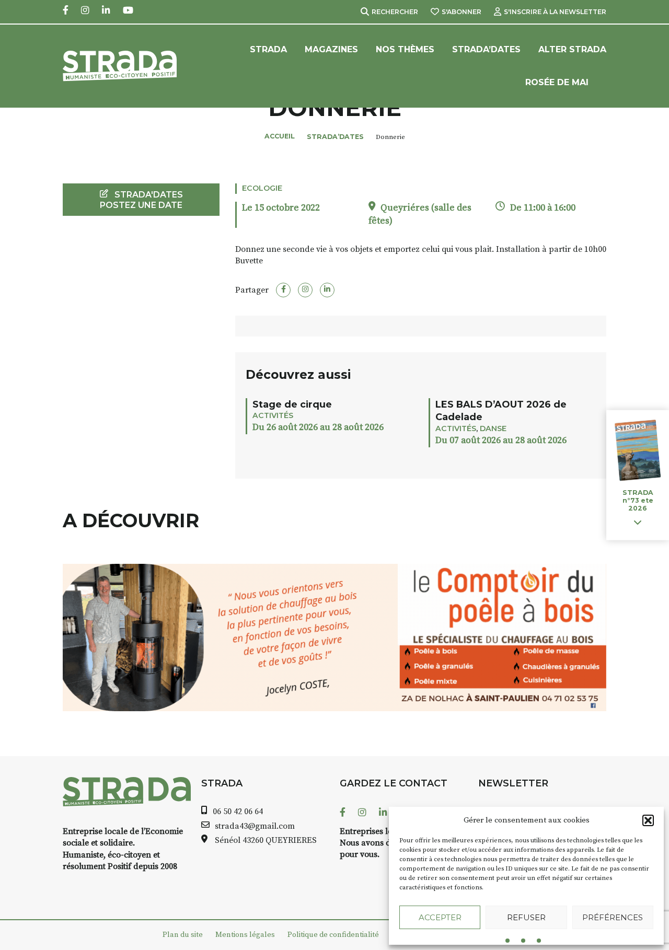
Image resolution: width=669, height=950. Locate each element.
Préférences (612, 917)
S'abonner (461, 12)
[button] (648, 820)
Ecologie (262, 188)
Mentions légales (245, 935)
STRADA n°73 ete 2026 (637, 500)
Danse (493, 428)
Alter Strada (572, 49)
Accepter (440, 917)
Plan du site (183, 935)
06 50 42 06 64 (238, 811)
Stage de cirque (292, 404)
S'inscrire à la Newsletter (555, 12)
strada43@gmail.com (255, 826)
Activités (272, 415)
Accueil (279, 136)
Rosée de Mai (557, 82)
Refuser (526, 917)
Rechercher (395, 12)
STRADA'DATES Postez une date (141, 200)
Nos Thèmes (405, 49)
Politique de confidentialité (333, 935)
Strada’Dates (486, 49)
